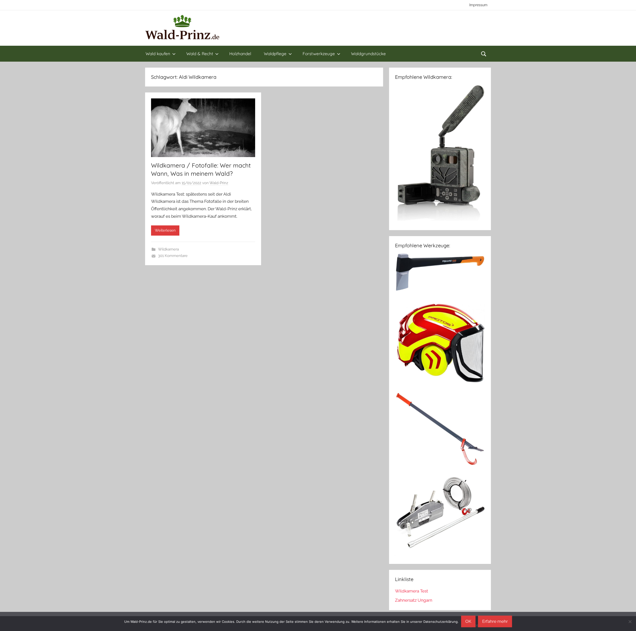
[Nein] (629, 621)
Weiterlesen (165, 230)
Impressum (478, 5)
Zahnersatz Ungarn (413, 600)
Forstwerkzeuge (319, 53)
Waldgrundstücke (368, 53)
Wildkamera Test (411, 591)
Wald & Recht (199, 53)
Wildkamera (168, 249)
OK (468, 621)
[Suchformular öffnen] (484, 54)
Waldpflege (275, 53)
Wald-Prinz (218, 183)
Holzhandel (240, 53)
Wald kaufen (158, 53)
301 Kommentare (173, 255)
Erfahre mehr (495, 621)
